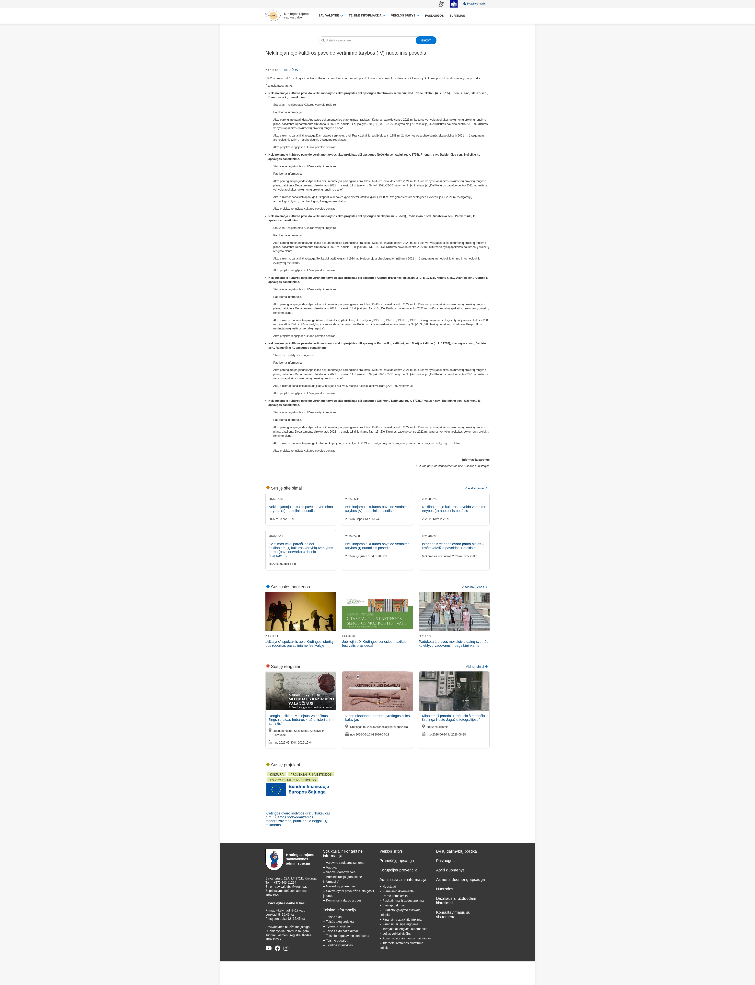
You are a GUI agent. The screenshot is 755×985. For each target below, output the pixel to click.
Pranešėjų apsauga (396, 860)
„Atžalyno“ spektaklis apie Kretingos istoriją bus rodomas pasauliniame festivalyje (299, 643)
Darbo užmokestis (395, 896)
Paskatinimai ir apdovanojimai (403, 900)
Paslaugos (434, 15)
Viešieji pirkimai (393, 905)
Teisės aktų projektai (340, 921)
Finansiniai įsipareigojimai (400, 924)
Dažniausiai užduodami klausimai (456, 900)
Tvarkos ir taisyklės (339, 945)
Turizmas (457, 15)
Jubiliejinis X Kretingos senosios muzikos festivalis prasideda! (374, 643)
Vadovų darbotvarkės (340, 872)
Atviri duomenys (450, 870)
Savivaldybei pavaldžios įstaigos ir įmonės (348, 893)
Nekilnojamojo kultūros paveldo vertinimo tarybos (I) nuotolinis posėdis (377, 546)
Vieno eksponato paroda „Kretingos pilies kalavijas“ (377, 718)
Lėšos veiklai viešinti (396, 933)
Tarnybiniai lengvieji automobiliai (405, 929)
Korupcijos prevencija (398, 870)
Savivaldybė (329, 15)
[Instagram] (286, 948)
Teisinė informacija (365, 15)
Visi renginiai (475, 666)
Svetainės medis (476, 3)
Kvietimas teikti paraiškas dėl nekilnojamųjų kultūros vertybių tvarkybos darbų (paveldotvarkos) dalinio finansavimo (301, 550)
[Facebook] (277, 948)
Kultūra (291, 70)
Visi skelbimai (475, 488)
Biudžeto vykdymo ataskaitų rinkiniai (400, 912)
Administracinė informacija (402, 879)
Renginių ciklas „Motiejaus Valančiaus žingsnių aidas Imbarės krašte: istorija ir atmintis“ (300, 720)
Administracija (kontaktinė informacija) (342, 879)
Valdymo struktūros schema (345, 862)
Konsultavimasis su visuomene (453, 914)
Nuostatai (389, 886)
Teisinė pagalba (337, 940)
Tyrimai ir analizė (338, 926)
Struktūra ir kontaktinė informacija (343, 853)
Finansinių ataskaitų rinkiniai (402, 919)
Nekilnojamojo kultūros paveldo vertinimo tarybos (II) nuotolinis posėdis (301, 509)
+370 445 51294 (284, 882)
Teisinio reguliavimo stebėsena (347, 935)
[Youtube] (268, 948)
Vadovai (331, 867)
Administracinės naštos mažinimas (406, 938)
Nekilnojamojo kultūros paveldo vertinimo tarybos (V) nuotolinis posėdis (377, 509)
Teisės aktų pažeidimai (342, 931)
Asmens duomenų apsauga (460, 879)
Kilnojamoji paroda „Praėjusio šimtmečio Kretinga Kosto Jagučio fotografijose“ (453, 718)
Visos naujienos (473, 587)
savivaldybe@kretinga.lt (291, 886)
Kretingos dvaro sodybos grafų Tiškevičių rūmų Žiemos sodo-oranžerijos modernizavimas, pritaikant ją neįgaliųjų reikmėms (297, 819)
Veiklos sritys (403, 15)
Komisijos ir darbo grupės (344, 900)
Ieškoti (426, 40)
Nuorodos (444, 889)
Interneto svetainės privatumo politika (401, 945)
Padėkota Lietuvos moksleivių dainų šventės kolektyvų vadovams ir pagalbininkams (453, 643)
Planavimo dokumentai (398, 891)
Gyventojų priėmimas (340, 886)
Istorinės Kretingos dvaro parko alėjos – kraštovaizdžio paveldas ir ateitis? (453, 546)
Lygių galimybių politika (456, 851)
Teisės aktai (334, 917)
